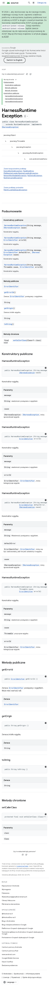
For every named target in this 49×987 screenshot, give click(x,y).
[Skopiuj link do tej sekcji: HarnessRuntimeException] (32, 361)
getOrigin (8, 308)
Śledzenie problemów (10, 965)
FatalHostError (28, 171)
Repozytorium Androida (10, 886)
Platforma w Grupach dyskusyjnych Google (17, 928)
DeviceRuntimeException (13, 171)
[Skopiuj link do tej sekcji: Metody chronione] (28, 800)
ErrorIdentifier (11, 240)
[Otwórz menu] (3, 2)
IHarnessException (10, 127)
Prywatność (16, 977)
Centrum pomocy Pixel (10, 951)
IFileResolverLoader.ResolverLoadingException (21, 173)
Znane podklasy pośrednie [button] (15, 189)
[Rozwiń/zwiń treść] (15, 79)
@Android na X (7, 914)
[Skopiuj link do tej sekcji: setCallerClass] (19, 807)
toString (8, 324)
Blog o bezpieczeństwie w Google (14, 925)
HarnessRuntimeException (15, 225)
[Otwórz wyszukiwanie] (29, 2)
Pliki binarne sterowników (11, 904)
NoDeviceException (34, 176)
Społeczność (19, 974)
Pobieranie (5, 893)
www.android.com (8, 954)
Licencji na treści (22, 866)
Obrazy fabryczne (8, 900)
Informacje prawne (33, 974)
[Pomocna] (27, 74)
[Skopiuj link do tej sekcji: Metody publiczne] (27, 662)
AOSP (4, 69)
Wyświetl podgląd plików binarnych (14, 897)
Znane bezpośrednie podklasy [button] (23, 173)
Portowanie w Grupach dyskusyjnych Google (18, 937)
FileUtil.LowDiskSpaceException (15, 190)
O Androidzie (7, 974)
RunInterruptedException (13, 178)
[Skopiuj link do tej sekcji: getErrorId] (15, 669)
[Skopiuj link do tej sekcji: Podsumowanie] (24, 211)
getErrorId (9, 292)
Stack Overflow (7, 962)
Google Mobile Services (10, 958)
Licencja (6, 977)
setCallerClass (19, 340)
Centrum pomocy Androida (12, 947)
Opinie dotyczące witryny (31, 977)
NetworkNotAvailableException (15, 176)
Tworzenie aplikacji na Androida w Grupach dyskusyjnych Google (22, 933)
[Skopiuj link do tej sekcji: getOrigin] (14, 716)
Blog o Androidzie (8, 921)
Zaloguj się (41, 3)
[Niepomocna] (30, 74)
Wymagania (6, 889)
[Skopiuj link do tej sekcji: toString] (12, 760)
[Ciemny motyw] (45, 367)
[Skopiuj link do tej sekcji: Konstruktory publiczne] (35, 354)
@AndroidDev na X (9, 917)
